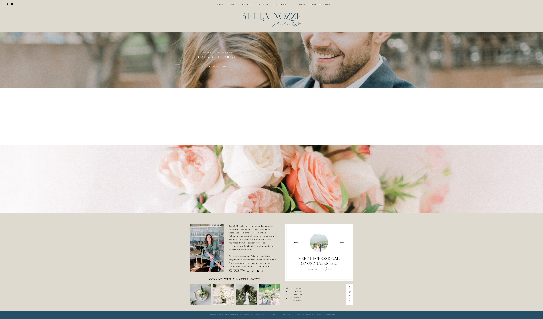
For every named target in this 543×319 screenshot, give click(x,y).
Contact (297, 301)
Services (297, 294)
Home (299, 288)
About (298, 291)
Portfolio (296, 298)
